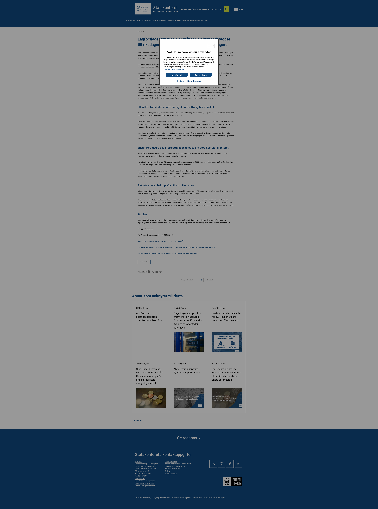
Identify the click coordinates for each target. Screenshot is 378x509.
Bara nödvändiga (201, 75)
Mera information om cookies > (174, 69)
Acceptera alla (177, 75)
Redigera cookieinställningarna (189, 81)
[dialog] (189, 62)
